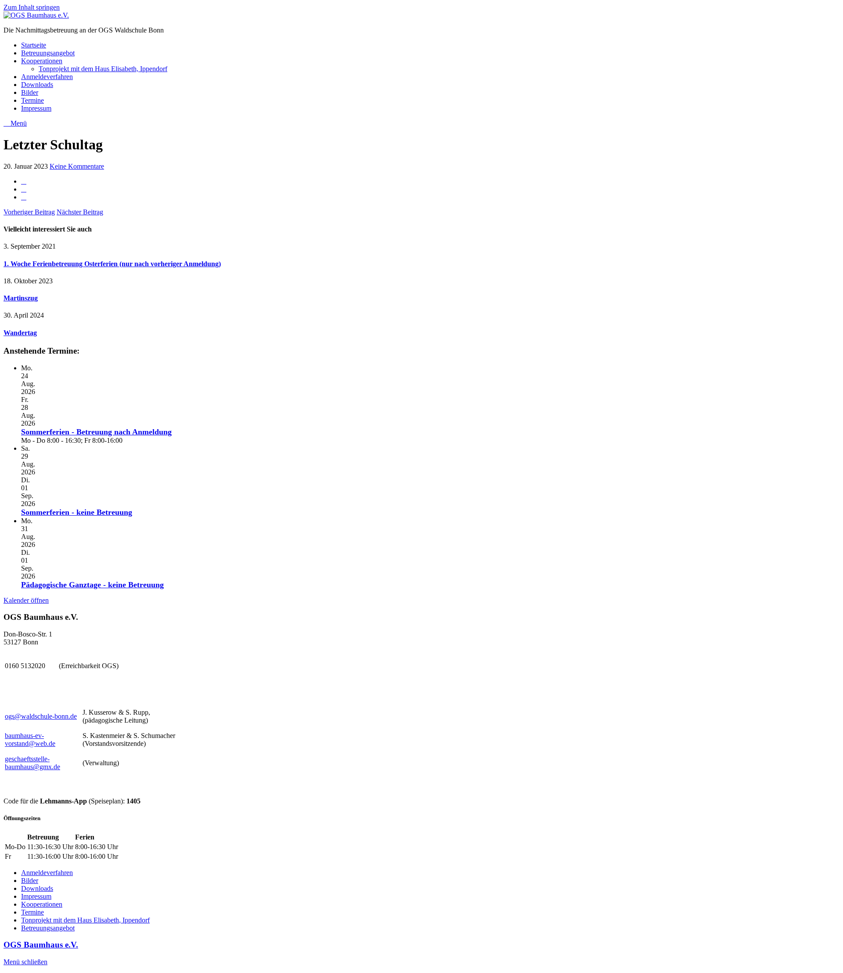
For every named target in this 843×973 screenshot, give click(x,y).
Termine (32, 100)
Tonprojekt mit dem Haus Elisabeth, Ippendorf (103, 68)
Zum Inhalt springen (32, 7)
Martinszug (21, 298)
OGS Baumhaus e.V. (41, 944)
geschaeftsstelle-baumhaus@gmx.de (32, 762)
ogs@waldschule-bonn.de (41, 716)
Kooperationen (41, 61)
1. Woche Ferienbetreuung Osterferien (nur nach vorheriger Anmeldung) (112, 264)
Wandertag (20, 332)
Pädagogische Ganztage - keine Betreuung (92, 584)
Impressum (36, 108)
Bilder (29, 92)
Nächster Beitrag (80, 212)
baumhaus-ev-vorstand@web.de (30, 739)
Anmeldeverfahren (47, 76)
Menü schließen (25, 962)
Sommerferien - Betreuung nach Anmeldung (96, 431)
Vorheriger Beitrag (29, 212)
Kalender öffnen (26, 600)
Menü (18, 123)
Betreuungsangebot (48, 53)
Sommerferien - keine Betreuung (76, 512)
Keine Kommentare (77, 166)
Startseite (33, 45)
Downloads (37, 84)
